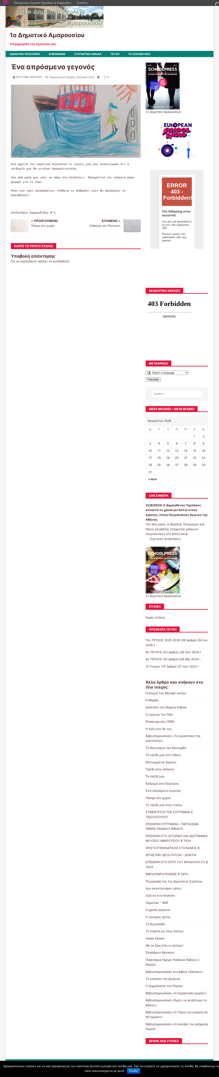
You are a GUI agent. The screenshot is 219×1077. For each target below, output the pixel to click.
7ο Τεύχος (153, 666)
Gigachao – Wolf (157, 902)
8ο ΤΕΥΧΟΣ (154, 659)
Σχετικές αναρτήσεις (165, 539)
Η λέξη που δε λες (159, 729)
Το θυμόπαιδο (155, 924)
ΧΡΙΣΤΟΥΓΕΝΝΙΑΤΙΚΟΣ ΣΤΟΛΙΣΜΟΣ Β (173, 848)
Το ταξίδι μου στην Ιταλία (164, 805)
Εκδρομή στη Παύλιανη (162, 783)
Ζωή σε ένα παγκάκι (160, 895)
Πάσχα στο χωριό (158, 798)
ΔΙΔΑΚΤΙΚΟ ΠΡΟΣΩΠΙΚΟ (25, 54)
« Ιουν (152, 479)
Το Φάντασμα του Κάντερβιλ (166, 748)
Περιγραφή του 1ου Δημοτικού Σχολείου (174, 881)
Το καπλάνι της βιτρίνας (163, 979)
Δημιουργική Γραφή (62, 77)
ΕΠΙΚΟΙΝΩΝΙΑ (57, 54)
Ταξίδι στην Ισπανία (160, 769)
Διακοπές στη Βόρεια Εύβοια (166, 707)
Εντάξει (133, 1071)
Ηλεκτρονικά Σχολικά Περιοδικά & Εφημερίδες (42, 2)
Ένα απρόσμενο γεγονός (163, 790)
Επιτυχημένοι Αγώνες (161, 762)
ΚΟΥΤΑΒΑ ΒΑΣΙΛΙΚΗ (29, 77)
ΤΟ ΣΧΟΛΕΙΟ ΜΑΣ (139, 54)
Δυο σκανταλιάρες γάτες (164, 888)
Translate (153, 379)
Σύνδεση (82, 2)
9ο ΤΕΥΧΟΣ (154, 652)
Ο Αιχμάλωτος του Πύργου (164, 986)
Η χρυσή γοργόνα (158, 910)
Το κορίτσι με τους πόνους (165, 931)
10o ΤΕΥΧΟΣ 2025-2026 (163, 640)
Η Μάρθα (152, 700)
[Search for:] (177, 393)
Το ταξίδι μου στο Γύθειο (163, 755)
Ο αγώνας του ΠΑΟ (159, 714)
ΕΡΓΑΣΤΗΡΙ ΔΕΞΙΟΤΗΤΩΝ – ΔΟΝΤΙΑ (171, 855)
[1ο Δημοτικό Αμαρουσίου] (55, 25)
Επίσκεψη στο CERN (160, 721)
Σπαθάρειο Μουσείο (160, 952)
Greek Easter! (155, 938)
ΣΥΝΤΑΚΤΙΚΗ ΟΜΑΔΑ (88, 54)
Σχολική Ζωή (85, 77)
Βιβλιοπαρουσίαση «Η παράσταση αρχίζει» (176, 993)
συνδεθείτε (61, 261)
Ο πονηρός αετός (158, 917)
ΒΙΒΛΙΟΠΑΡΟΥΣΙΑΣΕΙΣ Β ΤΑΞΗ (167, 874)
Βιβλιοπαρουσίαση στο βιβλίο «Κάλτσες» (174, 972)
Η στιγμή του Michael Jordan (166, 693)
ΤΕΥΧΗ (114, 54)
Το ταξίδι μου (155, 776)
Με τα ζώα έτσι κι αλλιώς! (164, 945)
